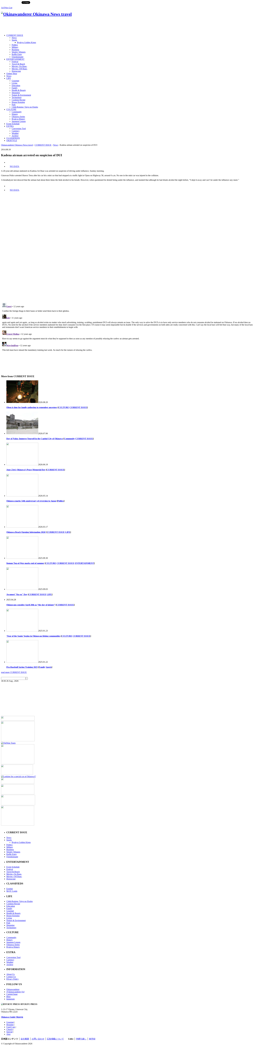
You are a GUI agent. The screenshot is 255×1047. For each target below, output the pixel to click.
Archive (15, 136)
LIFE (8, 78)
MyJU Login (11, 891)
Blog (8, 996)
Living (14, 83)
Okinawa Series (18, 116)
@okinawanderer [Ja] (15, 992)
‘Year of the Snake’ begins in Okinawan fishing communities (33, 636)
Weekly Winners (19, 52)
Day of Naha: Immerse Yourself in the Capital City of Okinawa (34, 438)
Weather (15, 133)
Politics (15, 45)
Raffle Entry (17, 54)
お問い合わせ (38, 1039)
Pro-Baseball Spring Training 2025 (22, 667)
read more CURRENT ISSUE (14, 672)
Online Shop (11, 73)
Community (17, 112)
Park (14, 104)
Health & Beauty (19, 90)
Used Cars (10, 1027)
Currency (16, 131)
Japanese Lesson (19, 121)
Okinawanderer (12, 989)
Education (16, 85)
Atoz (8, 1034)
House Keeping (18, 102)
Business (15, 49)
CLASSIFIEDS (13, 138)
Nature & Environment (21, 95)
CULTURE (11, 109)
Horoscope (16, 71)
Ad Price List (6, 8)
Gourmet (15, 81)
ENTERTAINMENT (15, 59)
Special (9, 1032)
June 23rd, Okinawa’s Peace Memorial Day (25, 470)
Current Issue (12, 994)
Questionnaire (17, 57)
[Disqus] (127, 264)
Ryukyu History (18, 119)
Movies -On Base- (19, 66)
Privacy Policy (12, 979)
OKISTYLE (11, 140)
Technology (17, 97)
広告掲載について (55, 1039)
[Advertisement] (49, 25)
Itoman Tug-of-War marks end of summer (25, 563)
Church (9, 1029)
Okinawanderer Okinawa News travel (17, 145)
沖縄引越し (81, 1039)
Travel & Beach (18, 64)
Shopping (16, 93)
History (15, 114)
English (9, 889)
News (14, 38)
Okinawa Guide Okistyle (12, 1017)
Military (15, 47)
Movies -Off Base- (19, 69)
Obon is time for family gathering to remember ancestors (31, 407)
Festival (15, 61)
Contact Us (11, 977)
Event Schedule (13, 124)
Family (15, 88)
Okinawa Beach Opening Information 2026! (26, 532)
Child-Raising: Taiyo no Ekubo (25, 107)
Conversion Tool (19, 128)
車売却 (92, 1039)
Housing (10, 1024)
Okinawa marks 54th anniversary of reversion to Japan (31, 501)
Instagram (10, 999)
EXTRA (10, 126)
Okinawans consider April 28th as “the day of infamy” (30, 605)
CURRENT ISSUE (14, 35)
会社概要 (25, 1039)
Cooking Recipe (18, 100)
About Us (10, 974)
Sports (14, 40)
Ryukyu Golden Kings (26, 42)
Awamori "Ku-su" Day (16, 594)
